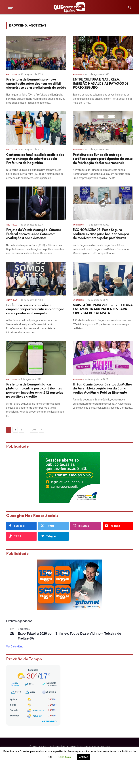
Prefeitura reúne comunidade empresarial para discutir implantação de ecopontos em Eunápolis (35, 309)
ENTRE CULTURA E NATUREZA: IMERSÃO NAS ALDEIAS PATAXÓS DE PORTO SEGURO (101, 83)
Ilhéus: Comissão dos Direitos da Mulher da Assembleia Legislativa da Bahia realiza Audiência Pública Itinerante (102, 388)
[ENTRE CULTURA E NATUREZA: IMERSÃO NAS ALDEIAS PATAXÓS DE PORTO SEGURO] (103, 53)
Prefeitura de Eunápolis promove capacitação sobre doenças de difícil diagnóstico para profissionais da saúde (36, 83)
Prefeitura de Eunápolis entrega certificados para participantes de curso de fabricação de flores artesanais (103, 159)
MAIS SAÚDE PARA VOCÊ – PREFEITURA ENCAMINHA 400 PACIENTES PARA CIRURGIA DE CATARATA (102, 309)
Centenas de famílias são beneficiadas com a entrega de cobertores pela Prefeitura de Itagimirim (35, 159)
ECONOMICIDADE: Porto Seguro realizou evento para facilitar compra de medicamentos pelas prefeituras (101, 234)
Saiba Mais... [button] (65, 757)
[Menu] (10, 7)
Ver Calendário (14, 646)
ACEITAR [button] (83, 757)
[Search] (129, 7)
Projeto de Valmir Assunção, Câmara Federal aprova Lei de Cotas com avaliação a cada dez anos (33, 234)
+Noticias (11, 74)
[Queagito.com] (69, 7)
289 (34, 429)
